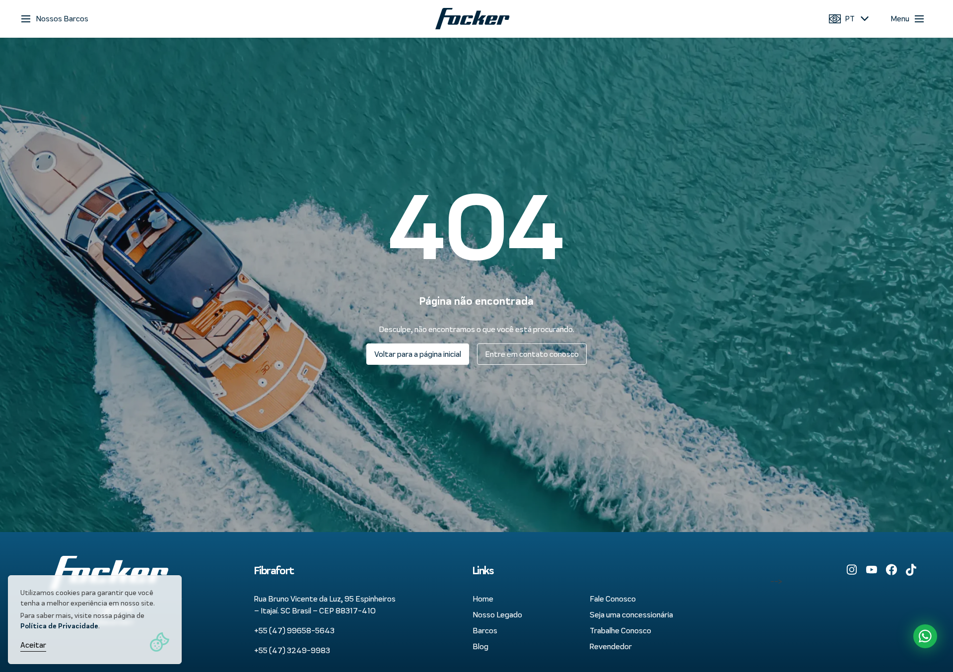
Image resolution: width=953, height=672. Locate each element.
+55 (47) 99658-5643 (294, 630)
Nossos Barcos (62, 18)
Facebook (891, 570)
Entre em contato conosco (532, 354)
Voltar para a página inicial (417, 354)
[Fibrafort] (473, 19)
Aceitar (33, 645)
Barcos (485, 630)
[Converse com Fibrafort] (925, 636)
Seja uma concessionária (631, 614)
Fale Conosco (613, 599)
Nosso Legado (497, 614)
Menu (899, 18)
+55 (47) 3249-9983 (292, 650)
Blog (480, 646)
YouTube (872, 570)
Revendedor (611, 646)
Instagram (852, 570)
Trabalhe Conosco (620, 630)
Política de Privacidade (59, 626)
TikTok (911, 570)
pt (850, 18)
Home (483, 599)
